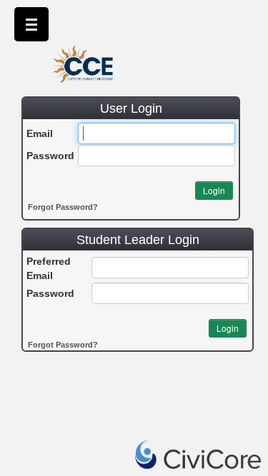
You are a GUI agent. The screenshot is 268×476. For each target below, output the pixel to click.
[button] (214, 190)
